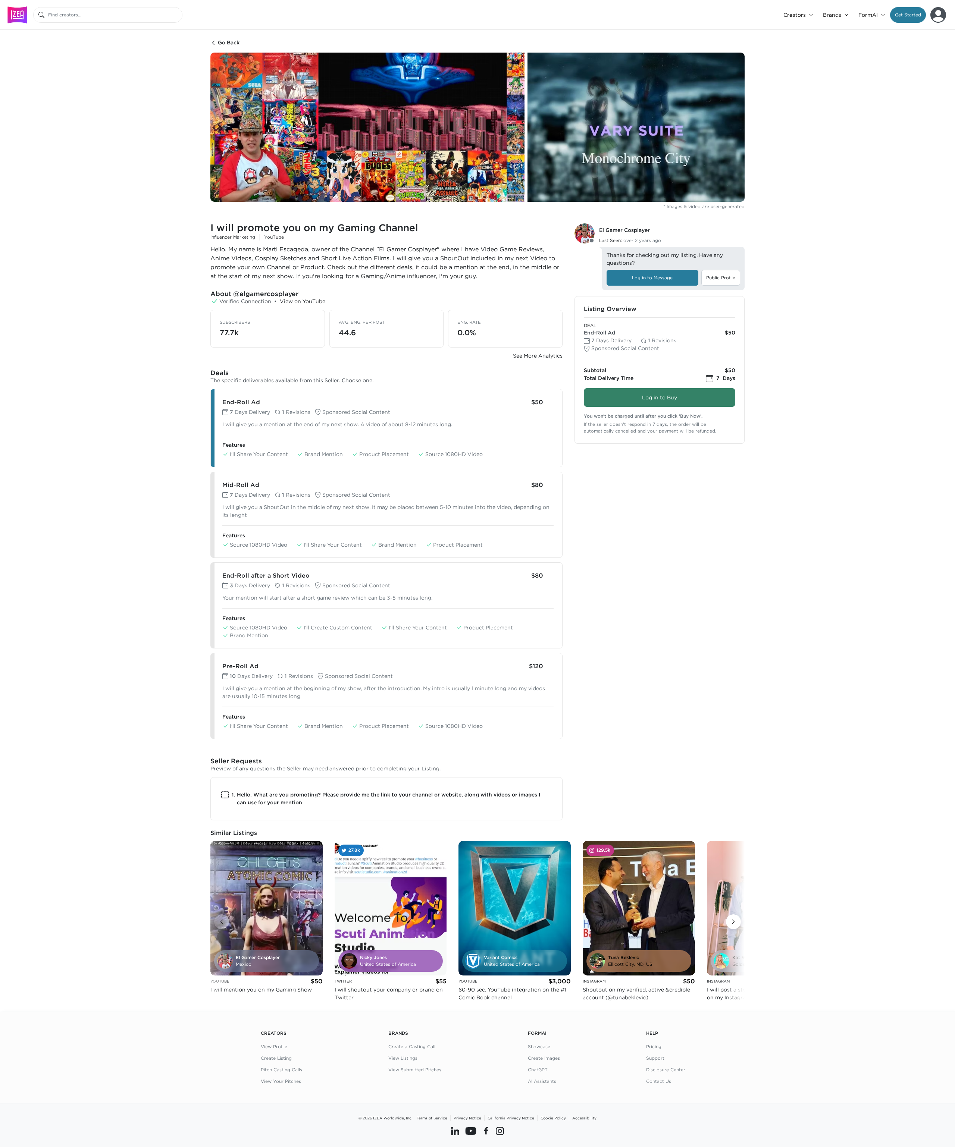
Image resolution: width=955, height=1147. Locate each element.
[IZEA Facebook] (486, 1131)
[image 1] (367, 127)
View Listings (402, 1058)
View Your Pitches (281, 1081)
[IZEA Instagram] (500, 1131)
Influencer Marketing (232, 237)
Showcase (539, 1046)
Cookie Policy (553, 1118)
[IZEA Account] (938, 15)
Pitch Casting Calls (281, 1069)
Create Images (544, 1058)
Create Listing (276, 1058)
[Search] (41, 15)
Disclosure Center (665, 1069)
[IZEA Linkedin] (455, 1131)
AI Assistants (542, 1081)
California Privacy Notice (511, 1118)
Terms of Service (432, 1118)
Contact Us (658, 1081)
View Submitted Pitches (414, 1069)
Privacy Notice (467, 1118)
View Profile (274, 1046)
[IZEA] (17, 15)
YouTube (274, 237)
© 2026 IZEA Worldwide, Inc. (385, 1118)
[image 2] (636, 127)
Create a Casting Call (411, 1046)
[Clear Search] (177, 15)
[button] (908, 15)
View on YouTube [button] (302, 301)
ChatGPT (538, 1069)
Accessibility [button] (584, 1118)
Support (655, 1058)
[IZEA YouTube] (470, 1131)
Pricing (653, 1046)
